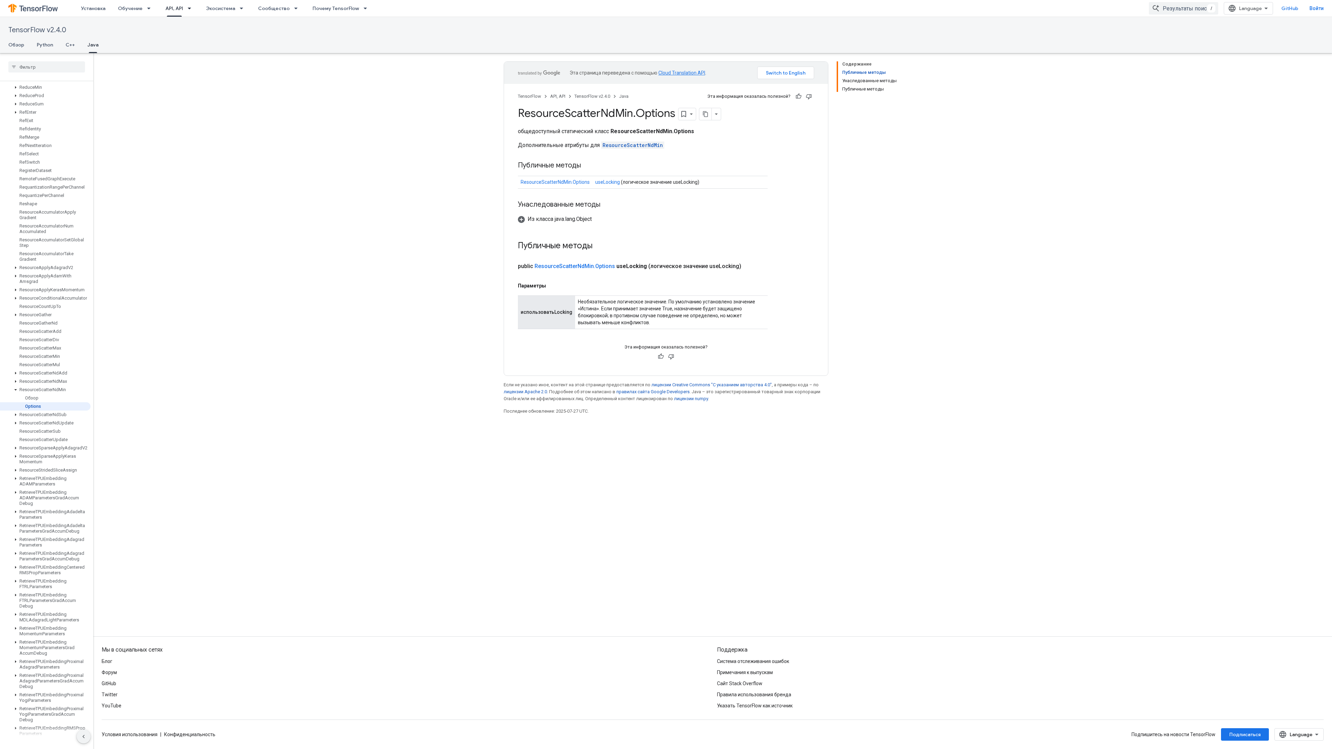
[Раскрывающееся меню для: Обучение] (151, 8)
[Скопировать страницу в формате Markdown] (705, 114)
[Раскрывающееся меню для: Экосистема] (243, 8)
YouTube (111, 705)
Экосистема (220, 8)
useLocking (607, 182)
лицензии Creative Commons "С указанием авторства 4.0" (711, 384)
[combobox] (1183, 8)
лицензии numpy (691, 398)
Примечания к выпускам (745, 672)
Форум (109, 672)
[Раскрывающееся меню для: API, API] (191, 8)
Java (93, 45)
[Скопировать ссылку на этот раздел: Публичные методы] (588, 166)
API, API (174, 8)
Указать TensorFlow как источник (755, 705)
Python (45, 45)
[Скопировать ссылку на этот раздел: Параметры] (553, 286)
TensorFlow (529, 96)
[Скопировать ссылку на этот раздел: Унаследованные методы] (607, 205)
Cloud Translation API (681, 73)
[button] (45, 87)
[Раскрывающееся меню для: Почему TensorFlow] (367, 8)
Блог (107, 661)
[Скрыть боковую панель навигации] (84, 736)
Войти (1316, 8)
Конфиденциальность (189, 734)
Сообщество (274, 8)
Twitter (110, 694)
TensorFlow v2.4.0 (37, 30)
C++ (70, 45)
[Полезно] (798, 96)
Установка (93, 8)
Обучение (130, 8)
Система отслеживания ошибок (753, 661)
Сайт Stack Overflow (739, 683)
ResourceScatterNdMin (633, 145)
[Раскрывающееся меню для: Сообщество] (298, 8)
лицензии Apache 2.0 (525, 391)
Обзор (16, 45)
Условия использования (129, 734)
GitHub (1289, 8)
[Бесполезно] (809, 96)
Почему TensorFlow (336, 8)
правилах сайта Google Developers (653, 391)
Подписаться (1245, 734)
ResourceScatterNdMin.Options (555, 182)
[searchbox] (46, 66)
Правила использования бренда (754, 694)
